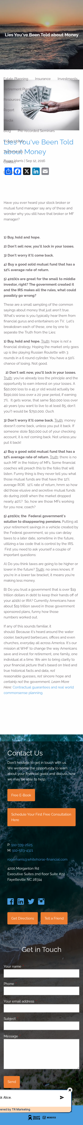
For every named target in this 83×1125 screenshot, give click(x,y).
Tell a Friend (54, 918)
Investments (67, 79)
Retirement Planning (19, 89)
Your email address (36, 1001)
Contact (9, 162)
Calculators (30, 110)
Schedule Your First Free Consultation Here (41, 817)
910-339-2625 (22, 845)
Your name (29, 966)
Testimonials (13, 152)
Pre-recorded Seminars (36, 131)
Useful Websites (59, 110)
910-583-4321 (22, 850)
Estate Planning (15, 79)
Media (8, 120)
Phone (25, 984)
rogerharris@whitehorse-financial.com (37, 859)
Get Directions (22, 918)
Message (27, 1036)
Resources (11, 100)
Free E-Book (21, 795)
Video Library (13, 141)
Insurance (43, 79)
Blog (7, 131)
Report (8, 110)
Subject (26, 1019)
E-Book (9, 172)
